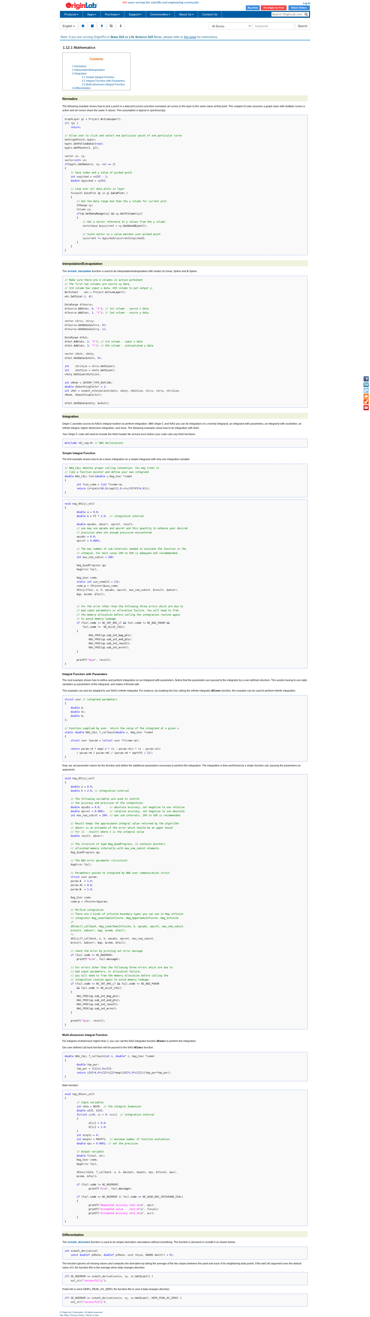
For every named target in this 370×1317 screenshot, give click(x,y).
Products (70, 14)
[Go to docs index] (83, 26)
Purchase (111, 14)
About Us (185, 14)
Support (134, 14)
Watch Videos (299, 7)
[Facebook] (366, 379)
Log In (306, 3)
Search (302, 26)
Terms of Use (92, 1315)
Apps (90, 14)
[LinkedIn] (366, 384)
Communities (159, 14)
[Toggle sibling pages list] (111, 26)
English (68, 26)
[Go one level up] (101, 26)
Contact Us (209, 14)
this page (190, 37)
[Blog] (366, 390)
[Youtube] (366, 407)
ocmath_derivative (78, 1242)
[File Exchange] (366, 402)
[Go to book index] (92, 26)
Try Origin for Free (273, 7)
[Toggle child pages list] (120, 26)
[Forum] (366, 396)
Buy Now (253, 7)
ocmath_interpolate (79, 271)
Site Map (64, 1315)
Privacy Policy (77, 1315)
